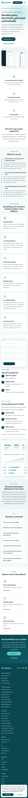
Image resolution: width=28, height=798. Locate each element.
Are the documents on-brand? (11, 540)
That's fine (8, 794)
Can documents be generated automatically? (11, 534)
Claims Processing (5, 694)
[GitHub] (18, 668)
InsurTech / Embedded (6, 723)
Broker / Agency (4, 718)
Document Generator (5, 699)
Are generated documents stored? (12, 545)
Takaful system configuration (7, 733)
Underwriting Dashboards (6, 692)
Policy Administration (6, 689)
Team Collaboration (5, 706)
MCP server (3, 753)
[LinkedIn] (23, 668)
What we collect (19, 791)
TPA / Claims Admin (5, 720)
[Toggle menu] (25, 2)
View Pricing (14, 658)
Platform (6, 8)
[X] (20, 668)
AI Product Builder (5, 675)
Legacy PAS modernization (7, 730)
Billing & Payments (5, 697)
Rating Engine (4, 678)
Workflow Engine (5, 680)
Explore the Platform (8, 43)
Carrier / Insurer (4, 716)
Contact (3, 781)
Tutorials (3, 764)
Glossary (3, 767)
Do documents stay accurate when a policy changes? (12, 559)
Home (2, 8)
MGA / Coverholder (5, 713)
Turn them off (20, 794)
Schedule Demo (17, 2)
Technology (3, 742)
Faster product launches (6, 725)
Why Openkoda (4, 776)
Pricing (2, 783)
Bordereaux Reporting (6, 704)
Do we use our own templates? (11, 522)
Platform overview (5, 739)
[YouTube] (26, 668)
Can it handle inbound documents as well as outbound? (12, 552)
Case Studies (4, 762)
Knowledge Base (4, 769)
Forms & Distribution (5, 683)
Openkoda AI (4, 748)
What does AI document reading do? (13, 527)
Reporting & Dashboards (6, 702)
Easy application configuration (7, 728)
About (2, 778)
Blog (2, 759)
